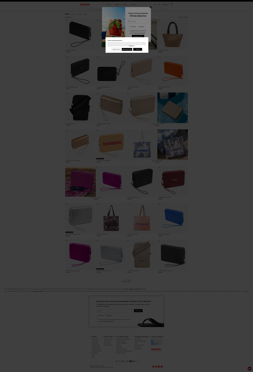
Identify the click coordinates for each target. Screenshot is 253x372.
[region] (127, 45)
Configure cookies (116, 49)
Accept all (138, 49)
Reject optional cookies (127, 49)
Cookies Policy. (131, 45)
